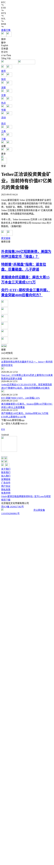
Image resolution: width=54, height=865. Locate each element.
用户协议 (5, 486)
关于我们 (5, 469)
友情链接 (5, 479)
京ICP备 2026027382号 (12, 506)
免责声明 (5, 493)
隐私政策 (5, 489)
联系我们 (5, 472)
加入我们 (5, 476)
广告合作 (5, 483)
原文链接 (5, 238)
